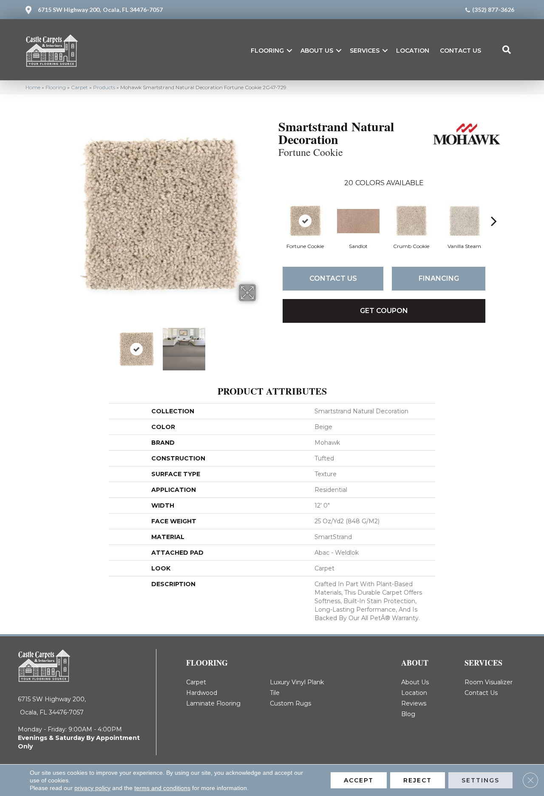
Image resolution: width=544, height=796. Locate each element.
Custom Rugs (290, 703)
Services (365, 50)
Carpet (79, 87)
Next (261, 345)
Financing (439, 278)
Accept (359, 780)
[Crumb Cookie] (411, 221)
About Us (316, 50)
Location (412, 50)
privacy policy (92, 788)
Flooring (267, 50)
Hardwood (201, 693)
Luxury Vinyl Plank (297, 682)
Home (33, 87)
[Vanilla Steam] (464, 221)
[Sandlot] (358, 221)
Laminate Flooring (213, 703)
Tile (275, 693)
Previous (58, 345)
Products (104, 87)
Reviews (413, 703)
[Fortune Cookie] (305, 221)
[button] (289, 50)
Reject (417, 780)
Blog (408, 714)
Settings (480, 780)
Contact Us (460, 50)
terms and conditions (162, 788)
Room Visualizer (489, 682)
